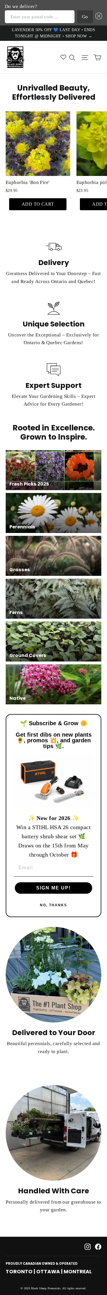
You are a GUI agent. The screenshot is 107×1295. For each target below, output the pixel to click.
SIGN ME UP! (53, 887)
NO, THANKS (53, 905)
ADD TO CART (38, 204)
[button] (97, 16)
